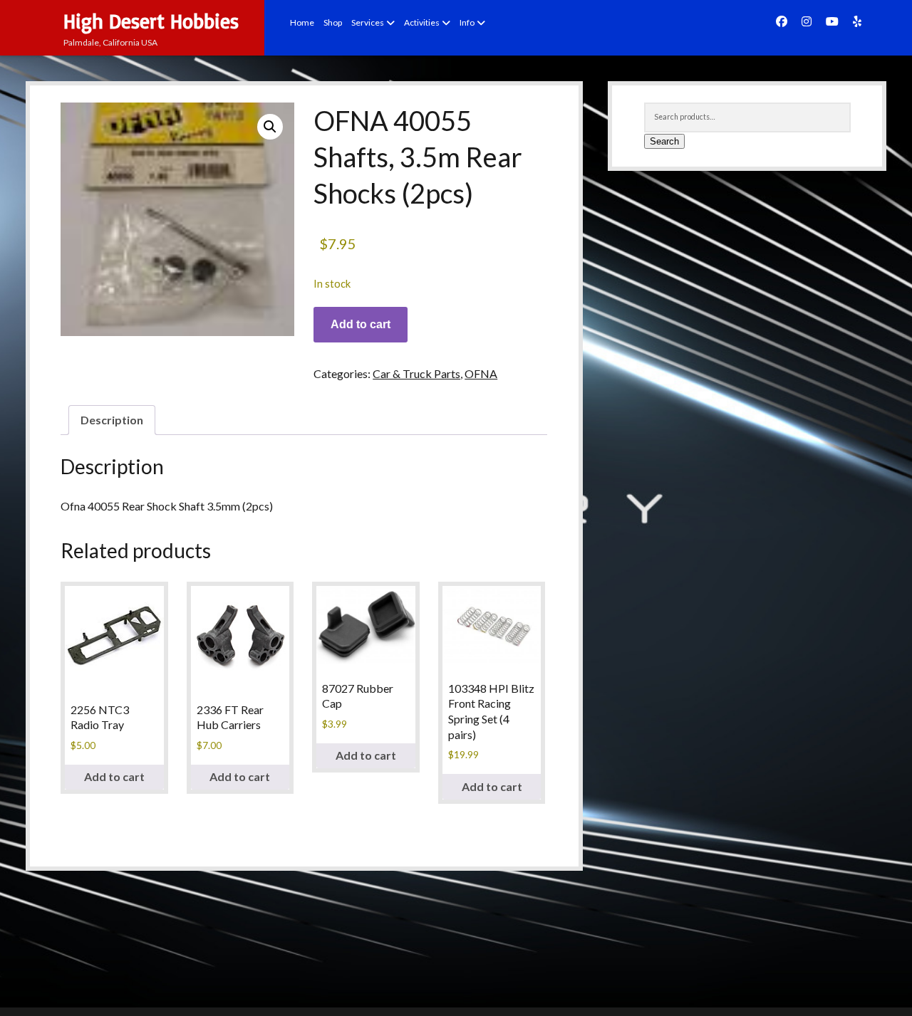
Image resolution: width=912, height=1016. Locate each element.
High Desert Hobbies (151, 21)
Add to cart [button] (114, 776)
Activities (422, 22)
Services (367, 22)
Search (664, 141)
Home (302, 22)
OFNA (481, 373)
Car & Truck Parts (416, 373)
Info (467, 22)
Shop (332, 22)
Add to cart (360, 324)
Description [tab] (112, 419)
